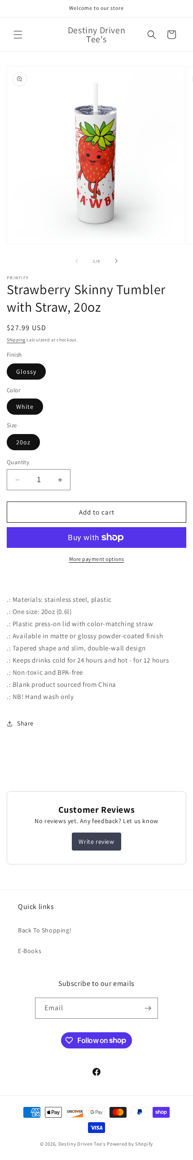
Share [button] (25, 723)
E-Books (29, 951)
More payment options (96, 558)
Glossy (26, 371)
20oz (23, 442)
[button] (18, 35)
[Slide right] (116, 261)
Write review (96, 842)
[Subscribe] (148, 1008)
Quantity (18, 462)
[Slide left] (77, 261)
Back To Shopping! (44, 930)
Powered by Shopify (130, 1144)
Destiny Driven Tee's (82, 1144)
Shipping (16, 340)
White (25, 407)
